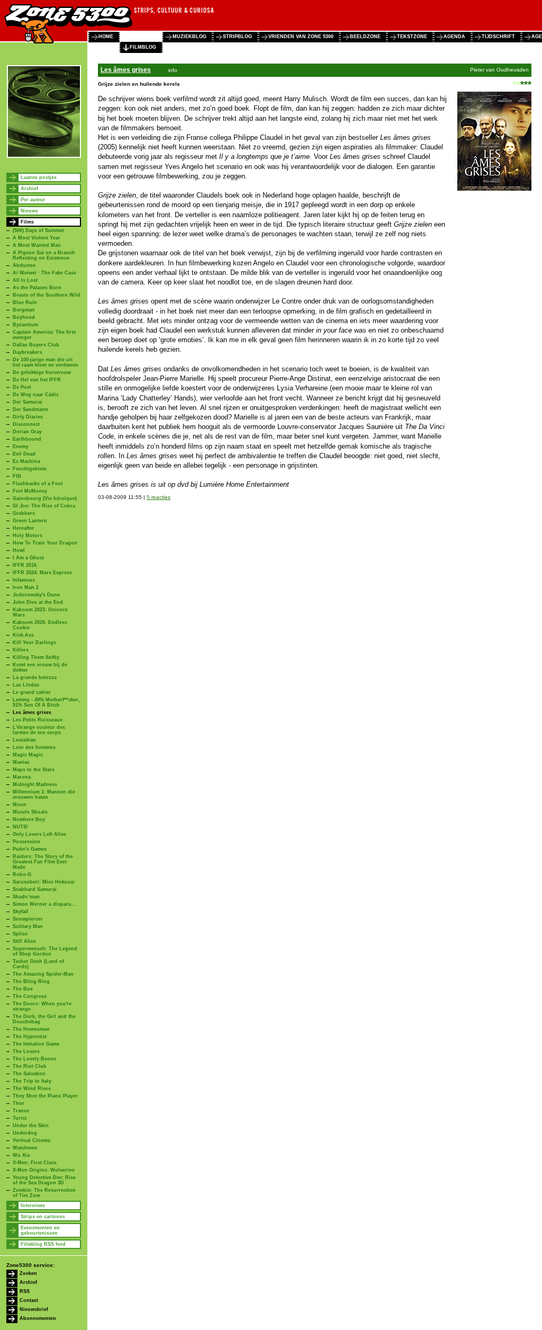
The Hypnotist (30, 1036)
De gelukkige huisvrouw (42, 372)
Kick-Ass (23, 635)
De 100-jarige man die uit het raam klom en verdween (45, 362)
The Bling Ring (31, 981)
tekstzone (412, 36)
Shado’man (26, 896)
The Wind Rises (32, 1088)
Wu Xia (21, 1155)
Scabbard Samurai (35, 889)
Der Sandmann (30, 409)
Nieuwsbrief (34, 1309)
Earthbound (27, 439)
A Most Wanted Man (37, 245)
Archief (29, 188)
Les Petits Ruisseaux (37, 719)
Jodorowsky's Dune (36, 594)
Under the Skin (31, 1125)
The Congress (30, 996)
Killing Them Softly (36, 657)
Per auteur (33, 199)
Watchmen (25, 1147)
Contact (29, 1300)
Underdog (25, 1133)
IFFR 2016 (25, 565)
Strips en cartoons (43, 1216)
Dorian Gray (27, 431)
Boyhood (24, 317)
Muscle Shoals (30, 812)
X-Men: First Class (35, 1162)
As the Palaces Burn (37, 287)
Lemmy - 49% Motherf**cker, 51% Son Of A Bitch (46, 702)
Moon (19, 804)
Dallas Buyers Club (36, 344)
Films (27, 222)
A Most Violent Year (36, 237)
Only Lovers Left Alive (39, 834)
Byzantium (25, 324)
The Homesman (31, 1029)
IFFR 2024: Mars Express (42, 572)
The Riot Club (30, 1066)
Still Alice (24, 941)
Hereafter (23, 528)
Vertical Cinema (31, 1140)
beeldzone (365, 36)
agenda (454, 36)
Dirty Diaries (28, 416)
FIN (17, 476)
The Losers (26, 1051)
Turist (19, 1118)
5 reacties (158, 497)
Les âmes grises (32, 712)
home (105, 36)
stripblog (237, 36)
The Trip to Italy (32, 1081)
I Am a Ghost (28, 557)
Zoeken (28, 1273)
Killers (21, 650)
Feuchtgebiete (30, 468)
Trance (21, 1110)
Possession (26, 841)
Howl (19, 550)
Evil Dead (24, 454)
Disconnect (26, 424)
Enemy (21, 446)
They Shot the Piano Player (45, 1096)
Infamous (24, 580)
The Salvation (29, 1073)
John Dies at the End (38, 602)
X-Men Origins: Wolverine (44, 1170)
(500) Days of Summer (39, 230)
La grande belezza (35, 677)
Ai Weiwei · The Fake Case (44, 272)
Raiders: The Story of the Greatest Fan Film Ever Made (43, 862)
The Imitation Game (36, 1044)
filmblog (143, 47)
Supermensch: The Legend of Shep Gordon (45, 951)
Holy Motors (27, 535)
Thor (18, 1103)
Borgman (24, 310)
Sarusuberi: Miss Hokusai (44, 882)
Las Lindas (26, 685)
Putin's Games (30, 849)
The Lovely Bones (34, 1058)
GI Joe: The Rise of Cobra (44, 505)
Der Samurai (27, 402)
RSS (25, 1291)
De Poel (22, 387)
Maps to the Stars (34, 769)
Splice (20, 933)
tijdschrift (498, 36)
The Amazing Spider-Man (43, 974)
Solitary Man (28, 926)
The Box (23, 989)
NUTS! (20, 826)
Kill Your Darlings (34, 642)
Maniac (21, 762)
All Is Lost (25, 280)
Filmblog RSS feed (43, 1244)
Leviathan (24, 740)
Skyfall (21, 911)
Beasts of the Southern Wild (46, 295)
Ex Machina (26, 461)
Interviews (33, 1205)
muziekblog (189, 36)
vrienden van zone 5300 (300, 36)
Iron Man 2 (26, 587)
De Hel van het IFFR (37, 379)
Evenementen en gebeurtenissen (40, 1230)
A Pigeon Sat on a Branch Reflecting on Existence (44, 255)
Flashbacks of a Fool (38, 483)
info (172, 70)
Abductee (24, 265)
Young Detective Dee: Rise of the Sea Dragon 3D (44, 1180)
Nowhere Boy (29, 819)
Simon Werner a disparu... (44, 904)
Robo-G (22, 874)
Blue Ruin (25, 302)
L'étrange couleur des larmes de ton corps (39, 730)
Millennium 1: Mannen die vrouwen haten (44, 794)
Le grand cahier (32, 692)
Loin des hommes (34, 747)
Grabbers (24, 513)
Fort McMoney (30, 491)
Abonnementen (38, 1318)
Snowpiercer (28, 919)
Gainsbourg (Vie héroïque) (45, 498)
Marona (22, 777)
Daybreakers (27, 352)
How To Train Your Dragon (45, 543)
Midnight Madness (35, 784)
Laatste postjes (39, 177)
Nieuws (29, 210)
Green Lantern (30, 520)
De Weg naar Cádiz (36, 394)
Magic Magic (28, 754)
